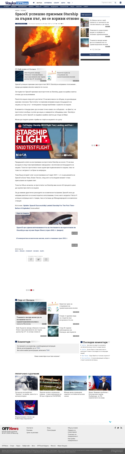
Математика (22, 6)
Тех (68, 3)
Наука (39, 3)
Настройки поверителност (73, 439)
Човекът (46, 6)
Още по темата (23, 213)
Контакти (30, 428)
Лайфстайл (26, 446)
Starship (29, 251)
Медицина (54, 6)
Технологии (64, 6)
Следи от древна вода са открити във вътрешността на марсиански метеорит (68, 319)
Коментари (24, 341)
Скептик (79, 6)
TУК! (38, 348)
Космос (6, 6)
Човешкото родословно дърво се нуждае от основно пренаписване (99, 32)
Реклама (29, 430)
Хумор (86, 6)
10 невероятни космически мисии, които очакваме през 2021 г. (42, 238)
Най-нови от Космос (27, 69)
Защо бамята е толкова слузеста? (99, 355)
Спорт (56, 3)
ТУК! (48, 350)
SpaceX (22, 251)
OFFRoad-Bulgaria (43, 446)
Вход (48, 428)
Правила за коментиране (72, 431)
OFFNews (5, 446)
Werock (53, 446)
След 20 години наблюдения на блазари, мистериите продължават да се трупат (67, 332)
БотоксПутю (86, 358)
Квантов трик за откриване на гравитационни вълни (66, 75)
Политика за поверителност (73, 435)
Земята (31, 6)
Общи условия (73, 428)
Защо (72, 6)
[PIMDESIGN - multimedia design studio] (116, 452)
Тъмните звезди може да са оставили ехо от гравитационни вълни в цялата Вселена (99, 43)
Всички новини (95, 55)
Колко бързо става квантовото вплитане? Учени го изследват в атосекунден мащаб (94, 351)
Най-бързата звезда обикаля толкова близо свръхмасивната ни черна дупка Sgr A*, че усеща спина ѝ (34, 77)
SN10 (16, 251)
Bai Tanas (85, 355)
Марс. (42, 251)
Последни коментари (95, 342)
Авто (63, 3)
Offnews (48, 3)
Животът (38, 6)
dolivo (84, 345)
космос (36, 251)
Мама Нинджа (62, 446)
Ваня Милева (21, 23)
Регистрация (51, 430)
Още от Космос (26, 300)
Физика (13, 6)
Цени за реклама (32, 432)
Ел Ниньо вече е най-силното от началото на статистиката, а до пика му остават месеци (99, 23)
